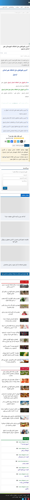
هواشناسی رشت (24, 482)
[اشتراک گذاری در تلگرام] (18, 141)
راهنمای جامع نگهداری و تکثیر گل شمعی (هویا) (10, 388)
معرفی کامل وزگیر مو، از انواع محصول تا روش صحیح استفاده (10, 432)
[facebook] (26, 499)
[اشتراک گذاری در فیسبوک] (12, 141)
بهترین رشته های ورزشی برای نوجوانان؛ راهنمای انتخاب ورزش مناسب (10, 374)
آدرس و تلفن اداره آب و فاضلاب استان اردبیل (15, 122)
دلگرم (27, 489)
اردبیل (13, 145)
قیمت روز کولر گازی (23, 470)
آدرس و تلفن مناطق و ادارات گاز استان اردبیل (15, 118)
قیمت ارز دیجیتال (23, 457)
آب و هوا (21, 497)
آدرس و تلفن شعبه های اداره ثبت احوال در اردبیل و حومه (15, 112)
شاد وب (26, 476)
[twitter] (23, 499)
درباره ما (24, 495)
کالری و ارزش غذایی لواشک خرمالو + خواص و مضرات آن (10, 424)
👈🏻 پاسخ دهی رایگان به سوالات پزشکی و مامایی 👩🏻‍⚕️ (15, 274)
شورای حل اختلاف (20, 145)
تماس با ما (20, 495)
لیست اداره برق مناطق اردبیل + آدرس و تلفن (15, 126)
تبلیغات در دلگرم (13, 495)
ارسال (5, 188)
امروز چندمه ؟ (25, 444)
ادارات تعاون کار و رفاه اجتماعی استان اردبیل (15, 131)
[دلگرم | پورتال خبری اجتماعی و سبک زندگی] (28, 3)
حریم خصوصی (26, 497)
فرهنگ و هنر (25, 450)
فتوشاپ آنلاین (15, 497)
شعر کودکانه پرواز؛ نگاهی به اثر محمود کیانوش (11, 403)
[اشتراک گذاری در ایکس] (21, 141)
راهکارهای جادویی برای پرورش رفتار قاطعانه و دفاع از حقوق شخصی (10, 417)
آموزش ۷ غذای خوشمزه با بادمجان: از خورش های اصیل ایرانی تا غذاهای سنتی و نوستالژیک (11, 396)
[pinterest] (28, 499)
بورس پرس (25, 463)
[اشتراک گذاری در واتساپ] (8, 141)
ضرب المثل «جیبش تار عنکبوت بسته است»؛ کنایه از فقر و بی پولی (10, 410)
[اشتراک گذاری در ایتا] (15, 141)
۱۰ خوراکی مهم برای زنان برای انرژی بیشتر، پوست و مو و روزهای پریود (11, 380)
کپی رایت (7, 495)
